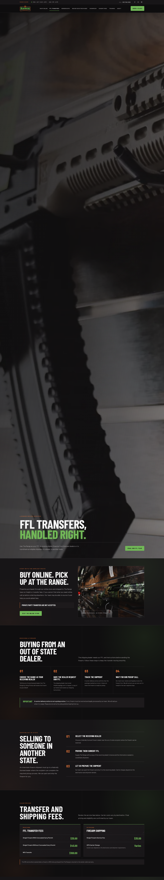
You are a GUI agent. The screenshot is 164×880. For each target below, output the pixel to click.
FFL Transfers (54, 8)
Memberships (66, 8)
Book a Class (137, 8)
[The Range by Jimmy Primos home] (25, 8)
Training (112, 8)
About (119, 8)
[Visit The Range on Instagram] (141, 2)
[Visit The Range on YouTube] (138, 2)
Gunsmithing (103, 8)
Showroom (93, 8)
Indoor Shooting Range (79, 8)
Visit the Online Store (30, 613)
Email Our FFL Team (135, 548)
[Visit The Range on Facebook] (134, 2)
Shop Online (44, 8)
